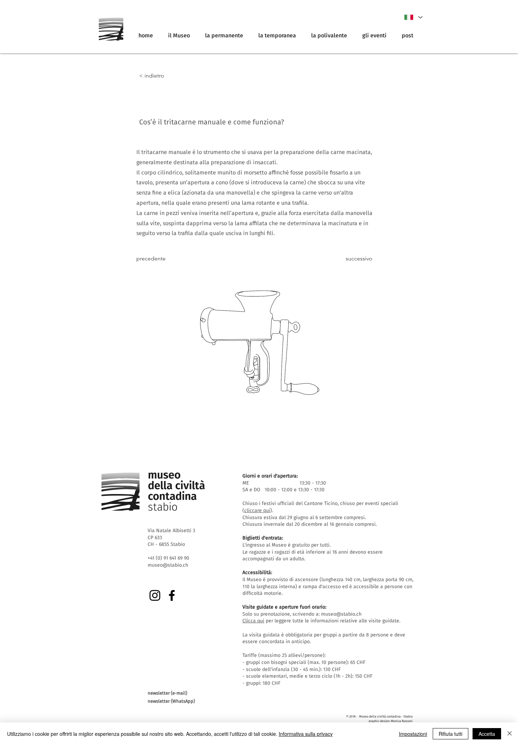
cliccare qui (257, 510)
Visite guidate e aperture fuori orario (283, 607)
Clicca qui (253, 621)
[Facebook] (172, 595)
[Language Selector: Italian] (413, 17)
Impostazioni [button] (413, 733)
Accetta (487, 733)
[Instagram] (155, 595)
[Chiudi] (509, 733)
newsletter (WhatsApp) (171, 701)
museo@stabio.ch (341, 614)
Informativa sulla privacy (306, 733)
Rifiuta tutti (450, 733)
